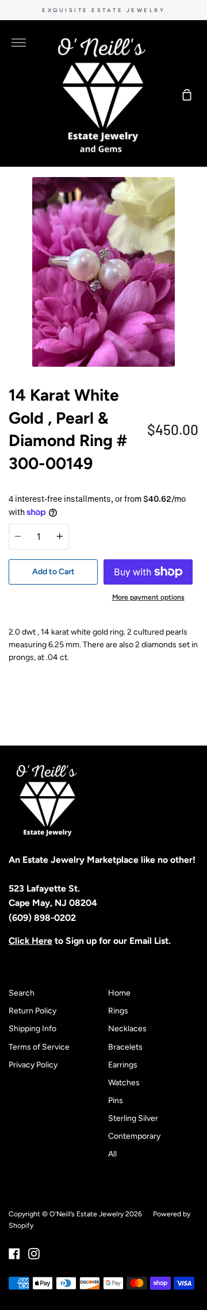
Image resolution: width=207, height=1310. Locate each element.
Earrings (122, 1065)
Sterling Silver (133, 1118)
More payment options (148, 597)
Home (119, 993)
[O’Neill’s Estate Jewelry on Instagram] (34, 1253)
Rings (118, 1011)
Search (21, 993)
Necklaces (127, 1029)
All (112, 1154)
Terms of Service (39, 1047)
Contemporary (134, 1136)
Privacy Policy (33, 1065)
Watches (124, 1083)
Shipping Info (32, 1029)
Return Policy (32, 1011)
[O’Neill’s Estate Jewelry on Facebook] (14, 1253)
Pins (115, 1100)
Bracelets (125, 1047)
